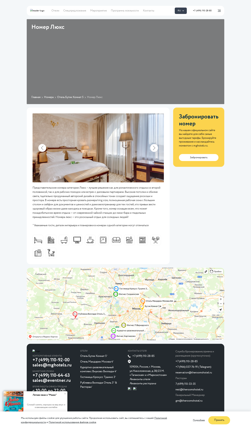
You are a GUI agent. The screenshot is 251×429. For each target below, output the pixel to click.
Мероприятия (98, 10)
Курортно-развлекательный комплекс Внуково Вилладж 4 (98, 369)
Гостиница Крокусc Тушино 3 (98, 377)
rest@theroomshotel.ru (189, 389)
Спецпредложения (74, 10)
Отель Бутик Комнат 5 (93, 356)
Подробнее (199, 420)
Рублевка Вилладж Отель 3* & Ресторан (98, 384)
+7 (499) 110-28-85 (202, 11)
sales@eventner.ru (52, 380)
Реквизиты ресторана (143, 383)
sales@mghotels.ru (52, 365)
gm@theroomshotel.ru (188, 400)
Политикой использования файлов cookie (72, 422)
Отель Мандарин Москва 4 (97, 361)
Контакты (148, 10)
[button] (42, 148)
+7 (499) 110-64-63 (51, 375)
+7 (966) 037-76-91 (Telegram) (193, 367)
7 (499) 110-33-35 (185, 384)
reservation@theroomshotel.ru (193, 372)
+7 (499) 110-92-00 (51, 360)
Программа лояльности (125, 10)
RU (179, 11)
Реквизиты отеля (140, 379)
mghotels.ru (200, 145)
